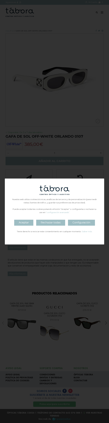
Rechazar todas (51, 222)
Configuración (81, 222)
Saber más (87, 231)
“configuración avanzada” (57, 212)
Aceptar (24, 222)
